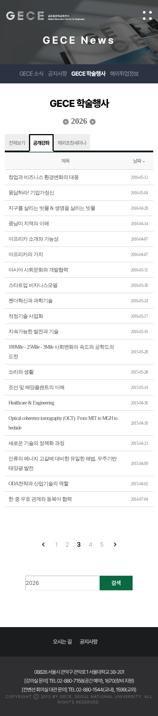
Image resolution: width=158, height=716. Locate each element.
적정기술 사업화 (25, 316)
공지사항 (57, 73)
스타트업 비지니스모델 (32, 285)
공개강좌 (41, 143)
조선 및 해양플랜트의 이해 (36, 387)
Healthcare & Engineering (31, 403)
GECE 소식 (31, 73)
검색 (116, 583)
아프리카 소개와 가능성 (33, 239)
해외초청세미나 (72, 143)
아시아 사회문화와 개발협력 (38, 270)
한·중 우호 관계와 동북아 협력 (40, 499)
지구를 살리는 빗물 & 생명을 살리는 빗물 (51, 208)
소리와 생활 (20, 372)
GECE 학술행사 (88, 73)
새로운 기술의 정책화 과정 (36, 443)
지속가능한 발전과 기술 (33, 331)
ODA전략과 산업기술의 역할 (38, 483)
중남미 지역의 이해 (28, 223)
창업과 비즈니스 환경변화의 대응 (43, 177)
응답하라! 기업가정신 (31, 192)
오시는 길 (62, 641)
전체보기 (17, 143)
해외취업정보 (124, 73)
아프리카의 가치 (25, 254)
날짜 (137, 161)
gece (52, 15)
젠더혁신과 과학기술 (30, 300)
